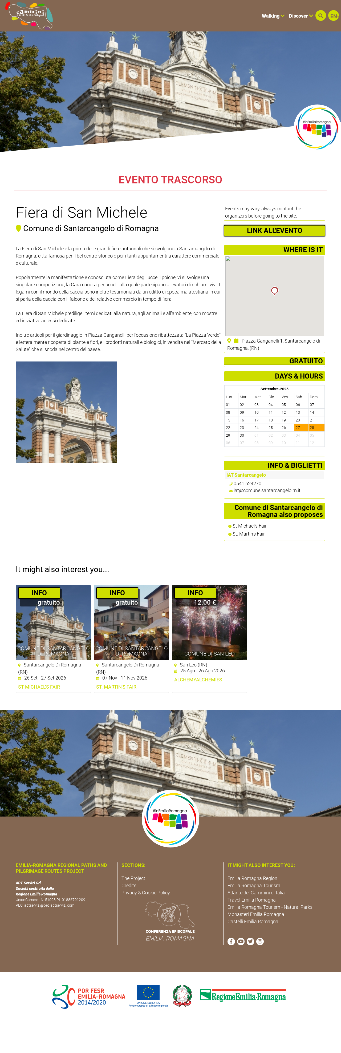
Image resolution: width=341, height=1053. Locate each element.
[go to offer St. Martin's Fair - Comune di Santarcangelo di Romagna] (131, 622)
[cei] (170, 921)
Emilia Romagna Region (252, 878)
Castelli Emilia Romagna (253, 921)
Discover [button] (299, 16)
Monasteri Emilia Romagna (256, 914)
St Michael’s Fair (249, 526)
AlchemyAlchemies (198, 679)
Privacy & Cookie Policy (145, 892)
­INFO (39, 593)
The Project (133, 878)
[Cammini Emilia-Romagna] (27, 15)
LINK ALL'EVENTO (274, 231)
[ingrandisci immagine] (66, 412)
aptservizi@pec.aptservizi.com (49, 905)
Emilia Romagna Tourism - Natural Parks (270, 907)
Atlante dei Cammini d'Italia (256, 892)
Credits (128, 885)
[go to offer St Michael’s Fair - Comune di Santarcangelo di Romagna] (53, 622)
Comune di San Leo (209, 653)
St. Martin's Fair (248, 534)
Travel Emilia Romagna (252, 900)
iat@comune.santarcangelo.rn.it (267, 490)
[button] (320, 15)
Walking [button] (271, 16)
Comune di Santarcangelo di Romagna (53, 651)
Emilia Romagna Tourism (254, 885)
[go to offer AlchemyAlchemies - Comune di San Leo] (209, 622)
